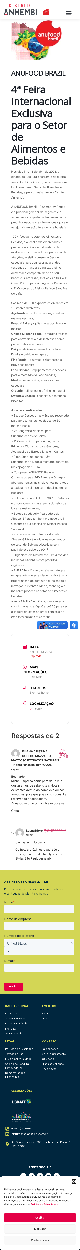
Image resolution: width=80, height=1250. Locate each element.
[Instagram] (23, 1176)
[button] (74, 1181)
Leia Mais (36, 676)
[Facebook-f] (57, 1176)
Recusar (40, 1229)
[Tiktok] (32, 1176)
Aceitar (40, 1217)
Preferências (40, 1240)
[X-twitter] (40, 1176)
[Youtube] (48, 1176)
